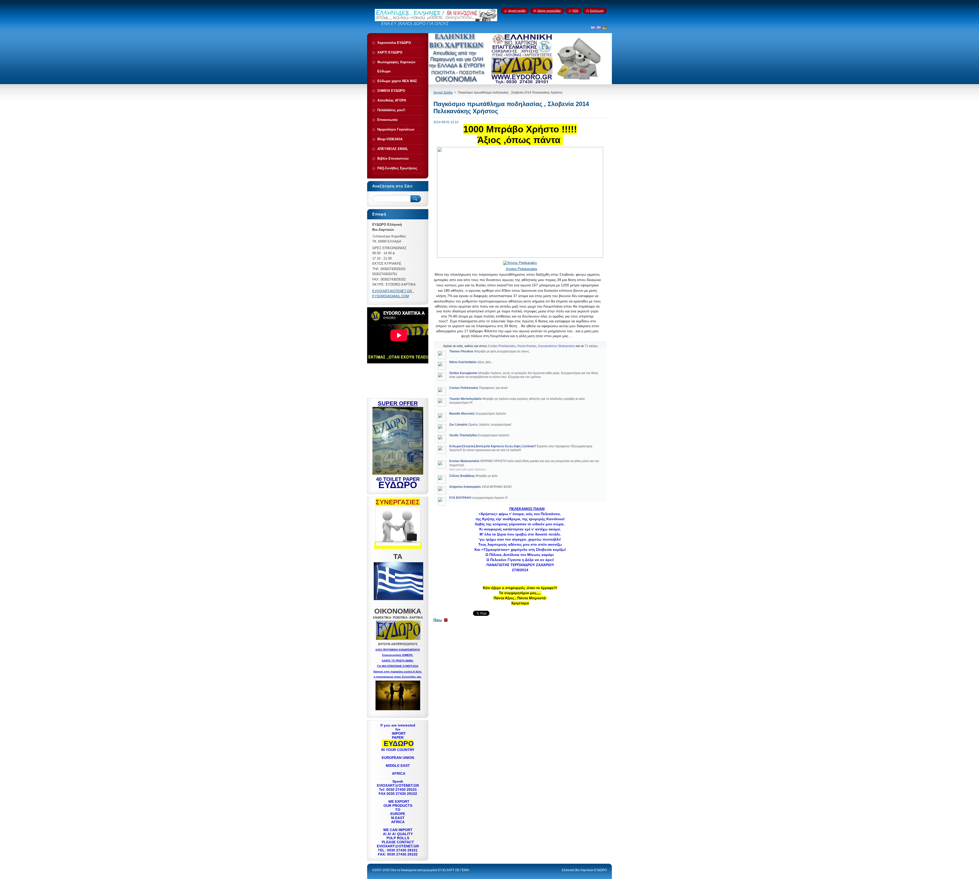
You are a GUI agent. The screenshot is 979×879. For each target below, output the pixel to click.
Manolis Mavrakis (462, 413)
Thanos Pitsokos (461, 351)
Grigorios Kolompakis (465, 487)
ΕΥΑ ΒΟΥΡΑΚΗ (460, 498)
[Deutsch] (605, 28)
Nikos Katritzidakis (463, 362)
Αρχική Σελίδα (443, 92)
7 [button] (585, 346)
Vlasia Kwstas (526, 346)
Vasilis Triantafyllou (463, 435)
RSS (575, 10)
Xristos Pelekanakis (521, 269)
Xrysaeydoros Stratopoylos (556, 346)
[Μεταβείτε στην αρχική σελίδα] (436, 20)
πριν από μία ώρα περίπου (467, 469)
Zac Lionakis (458, 424)
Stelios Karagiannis (463, 373)
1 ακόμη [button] (592, 346)
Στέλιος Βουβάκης (462, 476)
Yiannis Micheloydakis (465, 399)
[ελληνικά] (593, 28)
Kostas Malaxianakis (464, 461)
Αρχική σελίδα (516, 10)
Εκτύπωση (596, 10)
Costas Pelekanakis (502, 346)
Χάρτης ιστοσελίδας (549, 10)
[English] (599, 28)
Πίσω (437, 620)
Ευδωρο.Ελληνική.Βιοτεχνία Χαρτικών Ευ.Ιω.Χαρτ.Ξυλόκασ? (492, 446)
